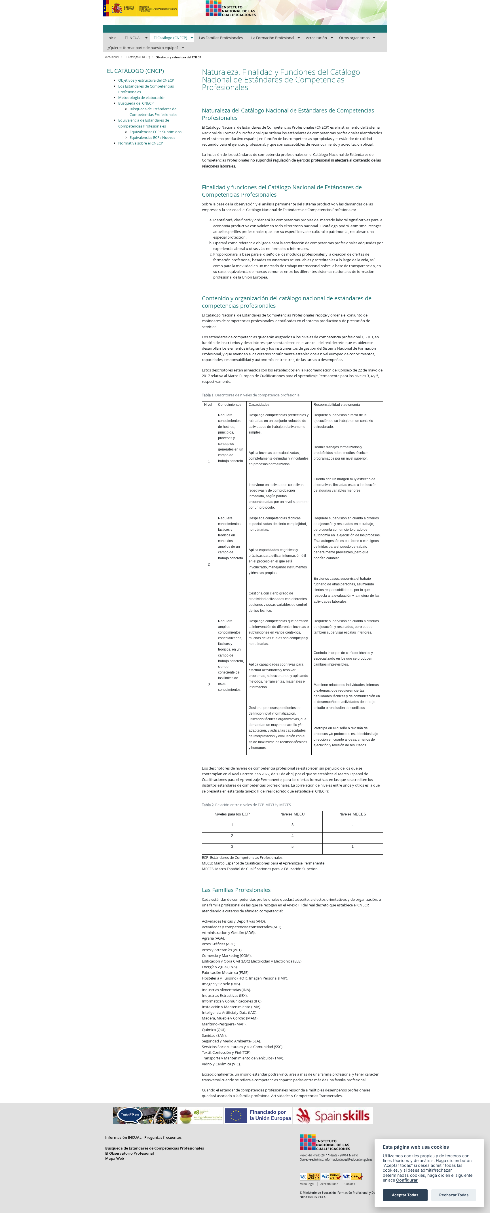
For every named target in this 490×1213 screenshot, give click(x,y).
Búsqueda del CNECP (136, 103)
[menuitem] (112, 38)
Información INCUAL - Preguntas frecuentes (143, 1137)
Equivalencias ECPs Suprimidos (155, 131)
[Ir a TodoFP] (145, 1115)
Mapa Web (114, 1158)
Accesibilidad (329, 1184)
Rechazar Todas (453, 1195)
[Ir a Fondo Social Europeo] (258, 1115)
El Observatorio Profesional (129, 1153)
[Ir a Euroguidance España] (201, 1115)
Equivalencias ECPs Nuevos (152, 137)
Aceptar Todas (405, 1195)
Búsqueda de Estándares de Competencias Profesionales (154, 1148)
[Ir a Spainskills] (333, 1115)
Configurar (407, 1180)
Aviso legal (307, 1184)
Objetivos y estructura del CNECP (146, 80)
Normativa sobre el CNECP (140, 143)
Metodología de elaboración (142, 97)
